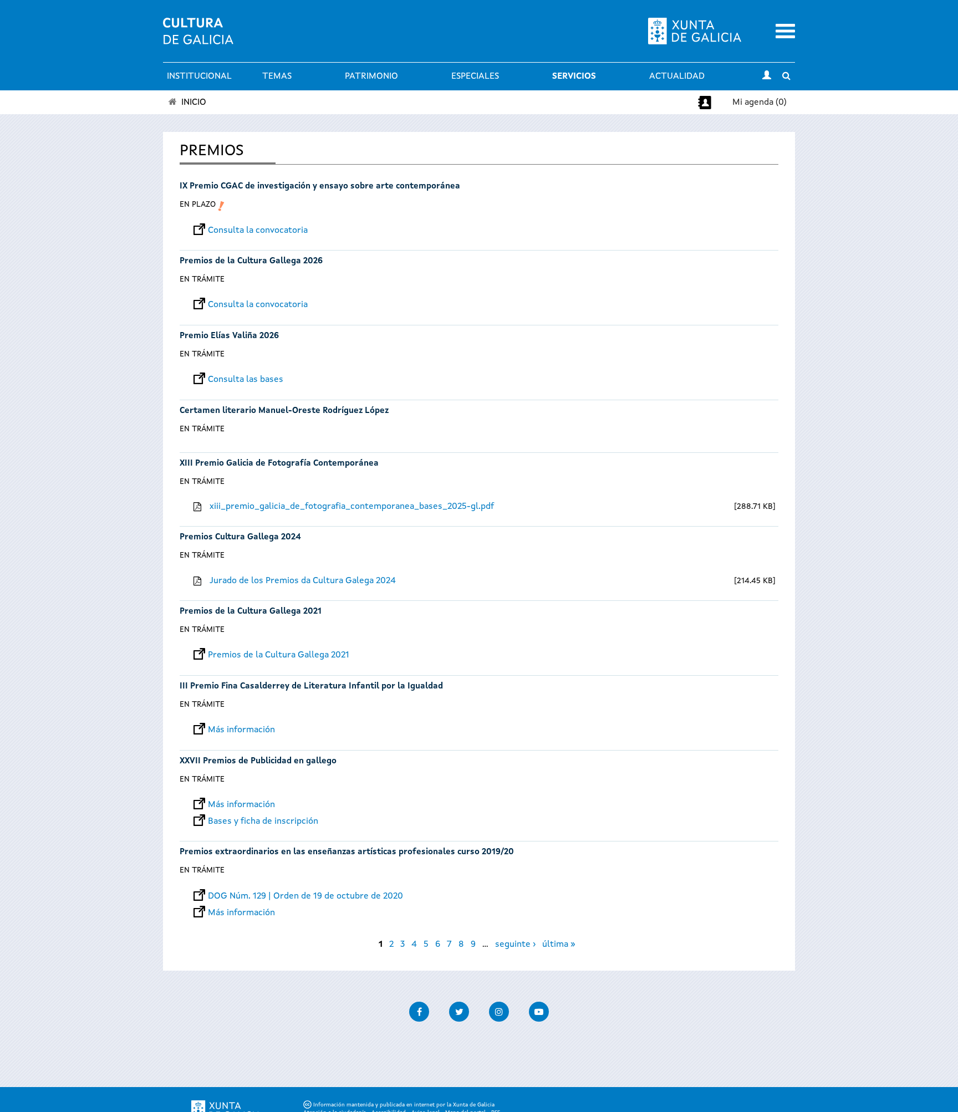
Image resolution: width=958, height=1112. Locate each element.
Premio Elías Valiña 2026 (229, 336)
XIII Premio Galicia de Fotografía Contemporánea (279, 464)
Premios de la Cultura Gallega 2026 (251, 261)
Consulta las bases (245, 379)
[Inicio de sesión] (766, 76)
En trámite (202, 279)
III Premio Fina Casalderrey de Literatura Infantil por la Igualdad (311, 686)
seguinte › (515, 944)
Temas (277, 76)
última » (558, 944)
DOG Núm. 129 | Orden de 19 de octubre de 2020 (305, 896)
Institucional (199, 76)
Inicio (193, 102)
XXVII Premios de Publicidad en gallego (258, 761)
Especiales (475, 76)
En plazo (198, 204)
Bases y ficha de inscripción (263, 821)
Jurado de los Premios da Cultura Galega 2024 (303, 581)
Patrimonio (371, 76)
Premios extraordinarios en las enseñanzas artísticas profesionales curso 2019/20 (347, 852)
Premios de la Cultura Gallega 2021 (251, 612)
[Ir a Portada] (198, 37)
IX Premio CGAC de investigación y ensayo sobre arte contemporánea (320, 186)
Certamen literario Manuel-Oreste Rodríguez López (284, 411)
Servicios (574, 76)
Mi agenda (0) (759, 102)
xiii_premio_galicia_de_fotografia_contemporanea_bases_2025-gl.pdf (352, 506)
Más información (241, 730)
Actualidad (677, 76)
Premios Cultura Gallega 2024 (240, 537)
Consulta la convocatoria (258, 230)
